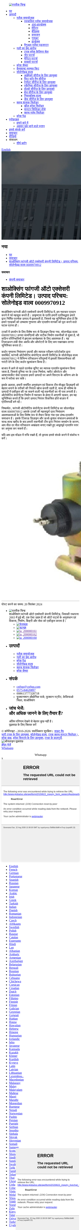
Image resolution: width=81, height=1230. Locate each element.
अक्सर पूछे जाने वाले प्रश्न (31, 126)
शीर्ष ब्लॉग (22, 143)
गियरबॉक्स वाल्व (32, 95)
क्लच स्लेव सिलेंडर (34, 112)
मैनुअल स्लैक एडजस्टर (36, 44)
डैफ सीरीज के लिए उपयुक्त (38, 99)
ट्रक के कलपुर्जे (53, 737)
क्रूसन (36, 34)
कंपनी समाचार (16, 279)
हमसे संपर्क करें (17, 129)
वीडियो (12, 136)
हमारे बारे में (22, 122)
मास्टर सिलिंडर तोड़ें (35, 109)
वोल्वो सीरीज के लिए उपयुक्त (39, 89)
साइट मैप (59, 731)
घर (10, 11)
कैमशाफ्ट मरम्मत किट (28, 68)
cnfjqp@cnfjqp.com (28, 686)
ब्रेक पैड (21, 116)
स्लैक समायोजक (25, 17)
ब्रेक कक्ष (6, 737)
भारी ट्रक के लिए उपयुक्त (15, 734)
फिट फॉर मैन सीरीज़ (35, 78)
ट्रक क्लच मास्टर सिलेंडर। (63, 734)
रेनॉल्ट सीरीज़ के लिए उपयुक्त (39, 82)
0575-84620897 (26, 690)
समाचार (13, 133)
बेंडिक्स (35, 31)
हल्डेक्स (36, 41)
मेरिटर (35, 28)
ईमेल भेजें (6, 744)
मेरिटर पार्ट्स (30, 58)
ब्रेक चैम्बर (22, 65)
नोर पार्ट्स (29, 55)
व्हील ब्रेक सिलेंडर (34, 105)
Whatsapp (7, 748)
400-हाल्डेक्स (39, 24)
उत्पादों (12, 14)
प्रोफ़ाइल (14, 119)
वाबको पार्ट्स (31, 61)
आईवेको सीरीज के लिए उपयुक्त (40, 75)
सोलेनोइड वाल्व (25, 72)
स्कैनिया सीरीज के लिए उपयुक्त (40, 85)
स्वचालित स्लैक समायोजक (38, 21)
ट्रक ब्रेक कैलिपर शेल (36, 51)
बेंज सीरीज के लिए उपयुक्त (38, 92)
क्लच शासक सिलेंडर (28, 102)
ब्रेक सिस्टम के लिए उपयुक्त (28, 737)
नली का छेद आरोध (26, 48)
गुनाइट (35, 38)
